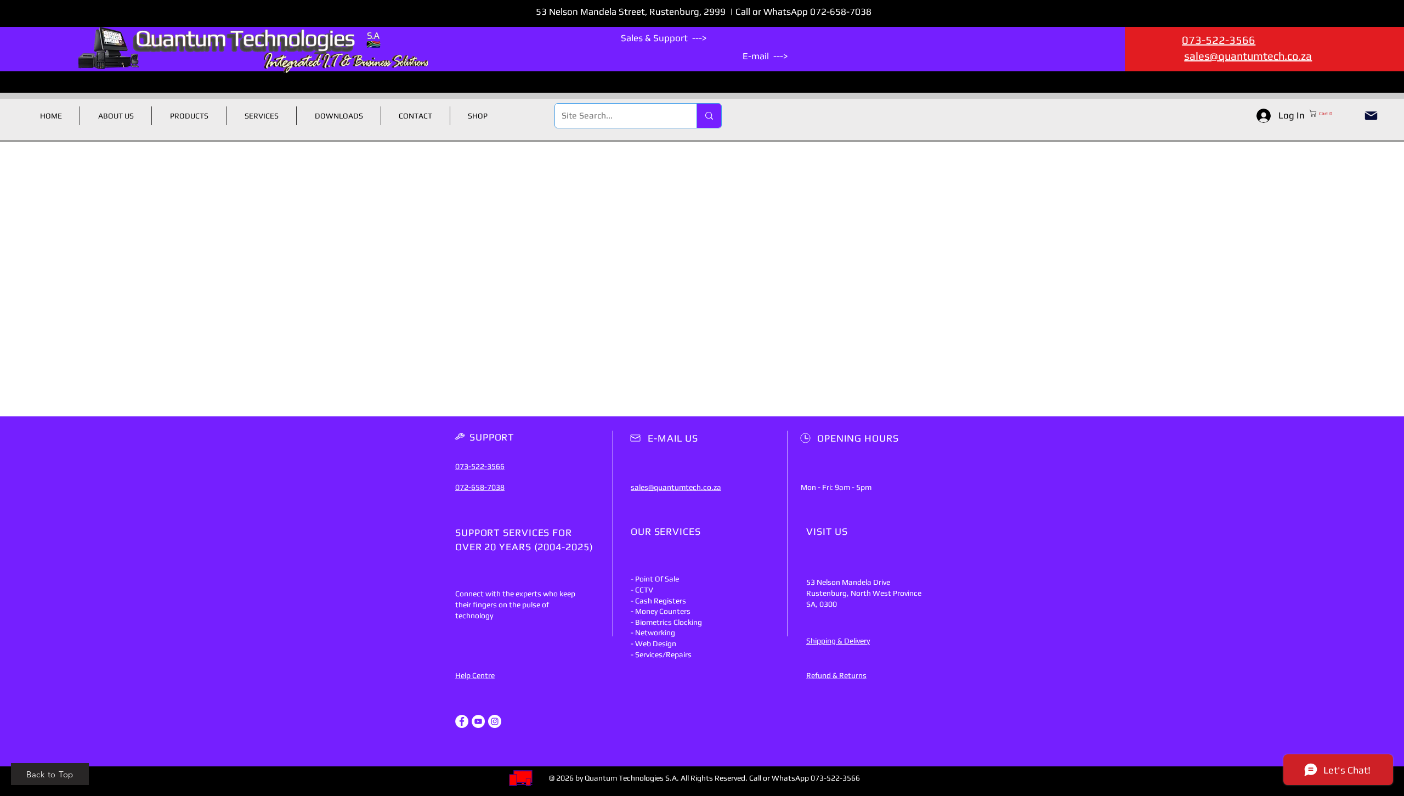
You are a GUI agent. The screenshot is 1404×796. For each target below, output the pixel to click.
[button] (1331, 113)
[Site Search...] (709, 116)
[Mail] (1371, 116)
